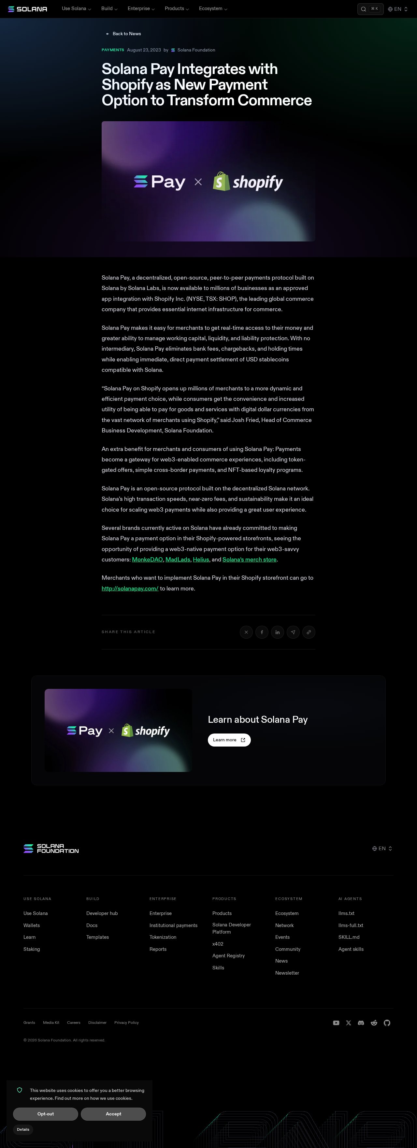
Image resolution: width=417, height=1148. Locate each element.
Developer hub (102, 913)
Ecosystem (211, 9)
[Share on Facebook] (261, 632)
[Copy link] (308, 632)
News (281, 961)
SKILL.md (349, 937)
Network (284, 926)
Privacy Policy (126, 1022)
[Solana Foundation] (51, 848)
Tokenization (163, 937)
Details (23, 1129)
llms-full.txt (350, 926)
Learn (29, 937)
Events (282, 937)
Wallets (31, 926)
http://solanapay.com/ (130, 588)
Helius (201, 559)
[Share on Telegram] (293, 632)
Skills (218, 968)
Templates (97, 937)
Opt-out (45, 1114)
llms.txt (346, 913)
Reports (158, 949)
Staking (31, 949)
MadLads (177, 559)
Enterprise (139, 9)
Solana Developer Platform (231, 929)
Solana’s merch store (250, 559)
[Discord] (360, 1022)
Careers (73, 1022)
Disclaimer (97, 1022)
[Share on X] (246, 632)
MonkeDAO (147, 559)
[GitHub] (387, 1022)
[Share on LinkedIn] (277, 632)
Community (287, 949)
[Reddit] (374, 1022)
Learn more (225, 740)
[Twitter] (348, 1023)
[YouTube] (336, 1022)
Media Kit (51, 1022)
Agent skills (351, 949)
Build (107, 9)
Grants (29, 1022)
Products (174, 9)
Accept (113, 1114)
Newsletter (287, 973)
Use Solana (74, 9)
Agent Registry (228, 956)
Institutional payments (173, 926)
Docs (91, 926)
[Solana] (27, 9)
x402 (217, 944)
